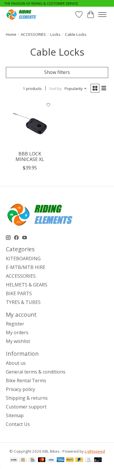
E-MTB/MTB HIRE (25, 267)
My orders (17, 332)
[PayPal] (70, 460)
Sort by (55, 88)
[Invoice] (88, 460)
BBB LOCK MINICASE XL (29, 156)
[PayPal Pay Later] (79, 460)
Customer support (26, 406)
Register (15, 324)
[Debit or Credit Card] (98, 460)
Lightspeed (95, 451)
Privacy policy (20, 389)
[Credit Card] (32, 460)
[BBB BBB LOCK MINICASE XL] (30, 124)
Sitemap (15, 415)
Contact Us (18, 424)
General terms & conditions (35, 372)
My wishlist (18, 341)
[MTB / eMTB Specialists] (22, 14)
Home (11, 34)
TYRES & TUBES (23, 302)
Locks (55, 34)
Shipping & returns (27, 398)
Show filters (57, 72)
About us (16, 363)
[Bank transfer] (14, 460)
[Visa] (51, 460)
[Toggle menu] (102, 14)
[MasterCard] (42, 460)
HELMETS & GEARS (26, 285)
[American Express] (60, 460)
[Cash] (23, 460)
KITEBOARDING (23, 258)
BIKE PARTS (19, 293)
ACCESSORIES (33, 34)
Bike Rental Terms (26, 380)
